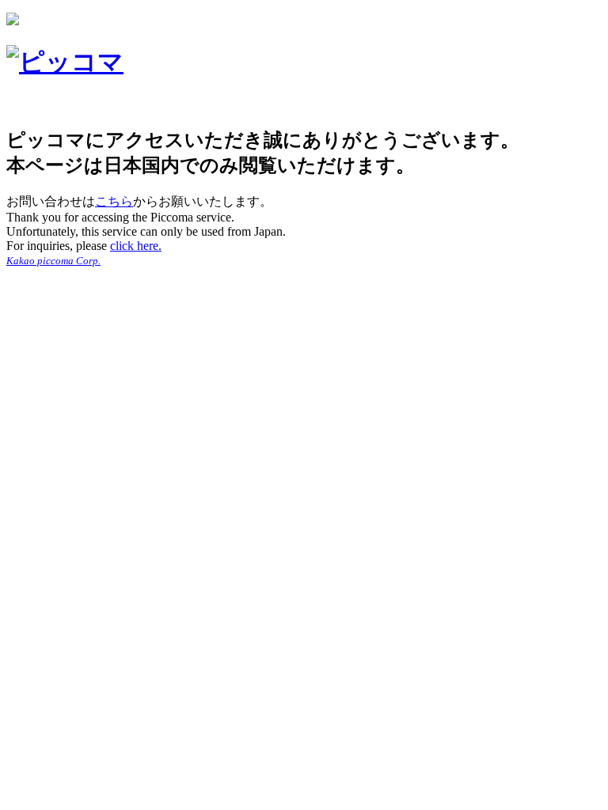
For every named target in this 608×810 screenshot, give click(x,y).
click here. (136, 245)
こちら (114, 201)
